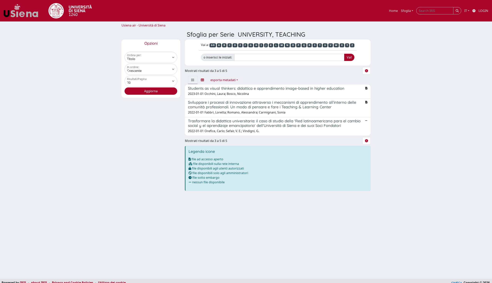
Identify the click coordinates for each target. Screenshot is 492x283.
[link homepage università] (70, 10)
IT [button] (465, 11)
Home (393, 11)
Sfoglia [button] (406, 11)
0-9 (212, 45)
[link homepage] (22, 10)
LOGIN (483, 11)
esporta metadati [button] (223, 80)
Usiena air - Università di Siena (143, 25)
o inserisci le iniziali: (218, 57)
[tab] (193, 80)
